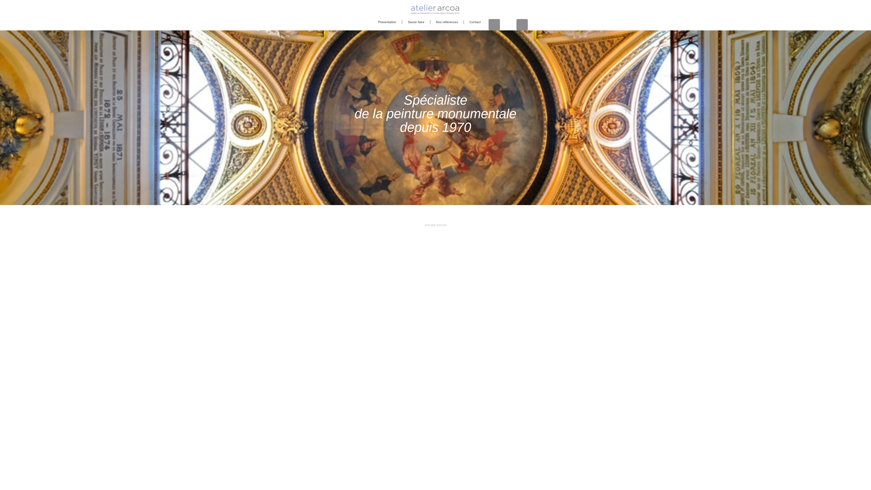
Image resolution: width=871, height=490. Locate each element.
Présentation (387, 22)
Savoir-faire (416, 22)
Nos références (447, 22)
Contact (475, 22)
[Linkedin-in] (494, 24)
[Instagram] (522, 24)
